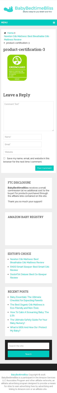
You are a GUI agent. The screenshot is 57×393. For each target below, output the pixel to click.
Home (10, 33)
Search (28, 354)
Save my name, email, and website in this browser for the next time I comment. (26, 160)
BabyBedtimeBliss (19, 375)
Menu (4, 22)
